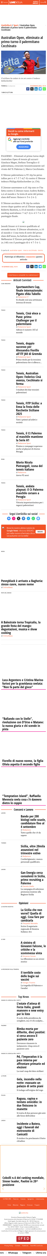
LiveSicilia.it (6, 25)
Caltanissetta (40, 1199)
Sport (16, 25)
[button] (2, 1188)
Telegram (22, 1252)
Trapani (37, 1205)
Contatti (17, 1246)
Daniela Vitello (28, 886)
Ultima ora (37, 1252)
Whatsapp (9, 1252)
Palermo (15, 1199)
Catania (23, 1199)
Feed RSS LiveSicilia (36, 1246)
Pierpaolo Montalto (30, 923)
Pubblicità (25, 1246)
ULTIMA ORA (7, 1199)
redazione (12, 86)
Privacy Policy (8, 1246)
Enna (9, 1205)
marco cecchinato (30, 250)
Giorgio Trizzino (29, 982)
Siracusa (30, 1205)
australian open (16, 250)
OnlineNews (8, 587)
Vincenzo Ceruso (29, 956)
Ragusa (22, 1205)
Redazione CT (23, 297)
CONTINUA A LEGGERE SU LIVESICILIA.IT (23, 275)
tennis (40, 250)
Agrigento (30, 1199)
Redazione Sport (24, 327)
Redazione (22, 472)
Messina (15, 1205)
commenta (30, 256)
